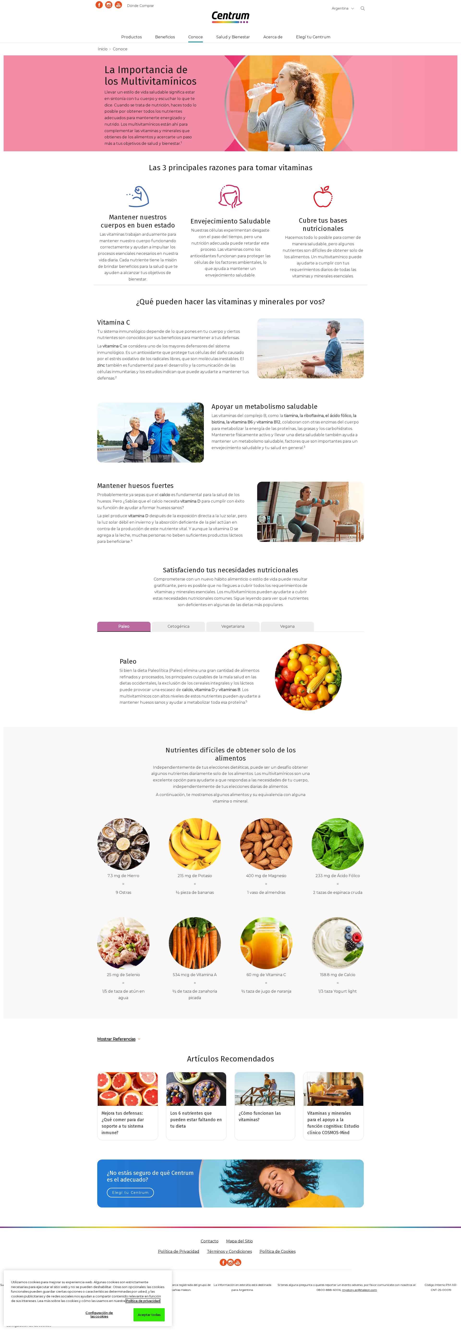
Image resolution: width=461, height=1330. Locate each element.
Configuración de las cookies (99, 1314)
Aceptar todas (149, 1315)
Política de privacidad (143, 1301)
